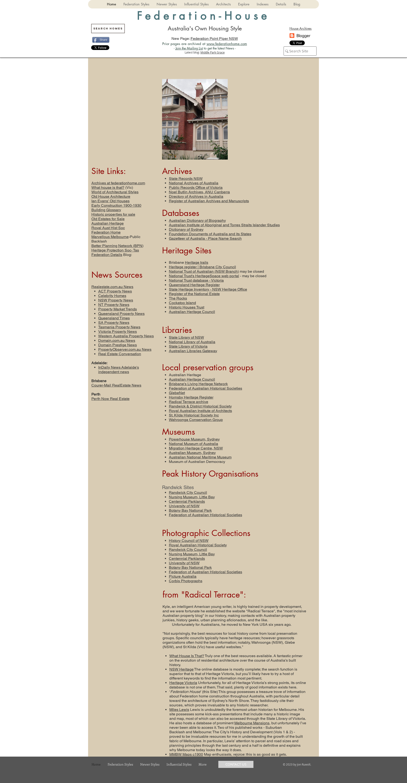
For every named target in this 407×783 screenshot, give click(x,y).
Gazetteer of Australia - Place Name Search (205, 238)
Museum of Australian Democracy (197, 461)
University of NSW (184, 506)
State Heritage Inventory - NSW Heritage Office (208, 289)
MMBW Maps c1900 (186, 754)
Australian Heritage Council (192, 311)
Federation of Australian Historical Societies (205, 388)
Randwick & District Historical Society (200, 406)
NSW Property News (115, 300)
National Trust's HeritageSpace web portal (204, 276)
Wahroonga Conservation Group (196, 419)
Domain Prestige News (117, 345)
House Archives (300, 28)
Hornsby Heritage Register (191, 397)
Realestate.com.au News (112, 286)
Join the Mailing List (189, 48)
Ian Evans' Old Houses (110, 201)
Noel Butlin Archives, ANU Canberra (199, 192)
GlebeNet (177, 393)
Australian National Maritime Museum (200, 457)
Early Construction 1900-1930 (116, 205)
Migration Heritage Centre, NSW (196, 448)
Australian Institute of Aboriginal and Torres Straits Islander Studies (224, 225)
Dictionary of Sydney (186, 229)
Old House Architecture (110, 196)
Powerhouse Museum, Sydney (194, 439)
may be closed (251, 271)
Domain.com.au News (116, 340)
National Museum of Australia (193, 443)
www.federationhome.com (227, 43)
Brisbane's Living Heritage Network (198, 384)
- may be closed (252, 276)
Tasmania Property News (119, 327)
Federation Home (106, 232)
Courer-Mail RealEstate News (116, 385)
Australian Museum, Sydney (192, 452)
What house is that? (107, 187)
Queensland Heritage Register (194, 285)
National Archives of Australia (193, 183)
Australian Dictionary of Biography (197, 220)
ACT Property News (115, 291)
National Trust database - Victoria (196, 280)
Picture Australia (182, 576)
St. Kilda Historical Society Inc (194, 415)
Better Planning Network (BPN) (117, 245)
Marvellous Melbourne (110, 237)
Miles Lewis (179, 709)
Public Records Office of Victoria (196, 187)
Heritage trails (196, 262)
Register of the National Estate (194, 294)
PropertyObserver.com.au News (124, 349)
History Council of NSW (188, 540)
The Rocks (178, 298)
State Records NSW (186, 178)
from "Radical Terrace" (203, 594)
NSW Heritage (181, 669)
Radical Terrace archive (188, 402)
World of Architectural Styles (114, 192)
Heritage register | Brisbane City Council (202, 267)
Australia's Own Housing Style (205, 28)
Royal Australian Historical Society (198, 545)
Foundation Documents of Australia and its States (210, 234)
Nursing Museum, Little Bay (192, 497)
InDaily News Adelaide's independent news (118, 369)
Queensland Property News (121, 313)
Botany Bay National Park (190, 510)
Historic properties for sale (113, 214)
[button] (136, 4)
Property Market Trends (117, 309)
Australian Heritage (107, 223)
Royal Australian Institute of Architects (200, 410)
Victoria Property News (117, 331)
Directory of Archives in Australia (196, 196)
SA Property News (113, 322)
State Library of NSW (186, 337)
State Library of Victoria (188, 346)
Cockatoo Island (182, 303)
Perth (95, 394)
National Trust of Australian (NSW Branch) (204, 271)
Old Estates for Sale (108, 219)
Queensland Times (114, 318)
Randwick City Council (188, 492)
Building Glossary (106, 210)
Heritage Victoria (183, 682)
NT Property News (113, 304)
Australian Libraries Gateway (193, 351)
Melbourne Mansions (251, 723)
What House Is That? (186, 656)
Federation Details (106, 254)
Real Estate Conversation (119, 354)
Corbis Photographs (185, 581)
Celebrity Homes (112, 295)
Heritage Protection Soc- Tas (115, 250)
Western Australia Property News (126, 336)
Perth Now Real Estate (110, 398)
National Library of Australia (192, 342)
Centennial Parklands (187, 501)
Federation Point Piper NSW (214, 38)
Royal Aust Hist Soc (108, 228)
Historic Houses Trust (186, 307)
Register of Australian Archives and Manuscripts (209, 201)
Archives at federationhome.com (118, 183)
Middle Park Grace (212, 52)
